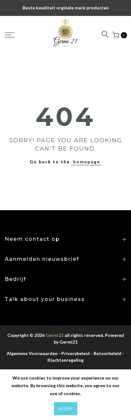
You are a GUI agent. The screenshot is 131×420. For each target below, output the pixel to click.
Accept (66, 408)
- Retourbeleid (106, 353)
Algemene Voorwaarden (32, 353)
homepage (86, 161)
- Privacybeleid (74, 353)
